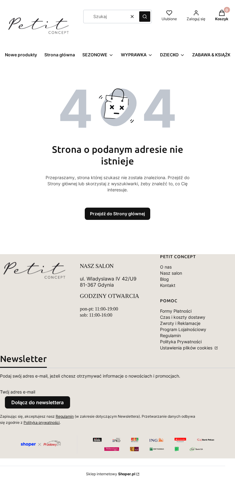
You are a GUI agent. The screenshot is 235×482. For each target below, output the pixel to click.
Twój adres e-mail (17, 391)
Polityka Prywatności (181, 341)
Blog (164, 279)
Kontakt (167, 285)
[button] (144, 16)
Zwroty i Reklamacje (180, 323)
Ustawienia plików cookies (187, 347)
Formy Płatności (176, 311)
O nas (166, 266)
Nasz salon (171, 273)
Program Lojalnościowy (183, 329)
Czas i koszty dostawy (182, 317)
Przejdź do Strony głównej (117, 213)
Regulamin (170, 335)
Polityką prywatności (42, 422)
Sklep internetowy (110, 474)
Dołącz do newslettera (37, 402)
